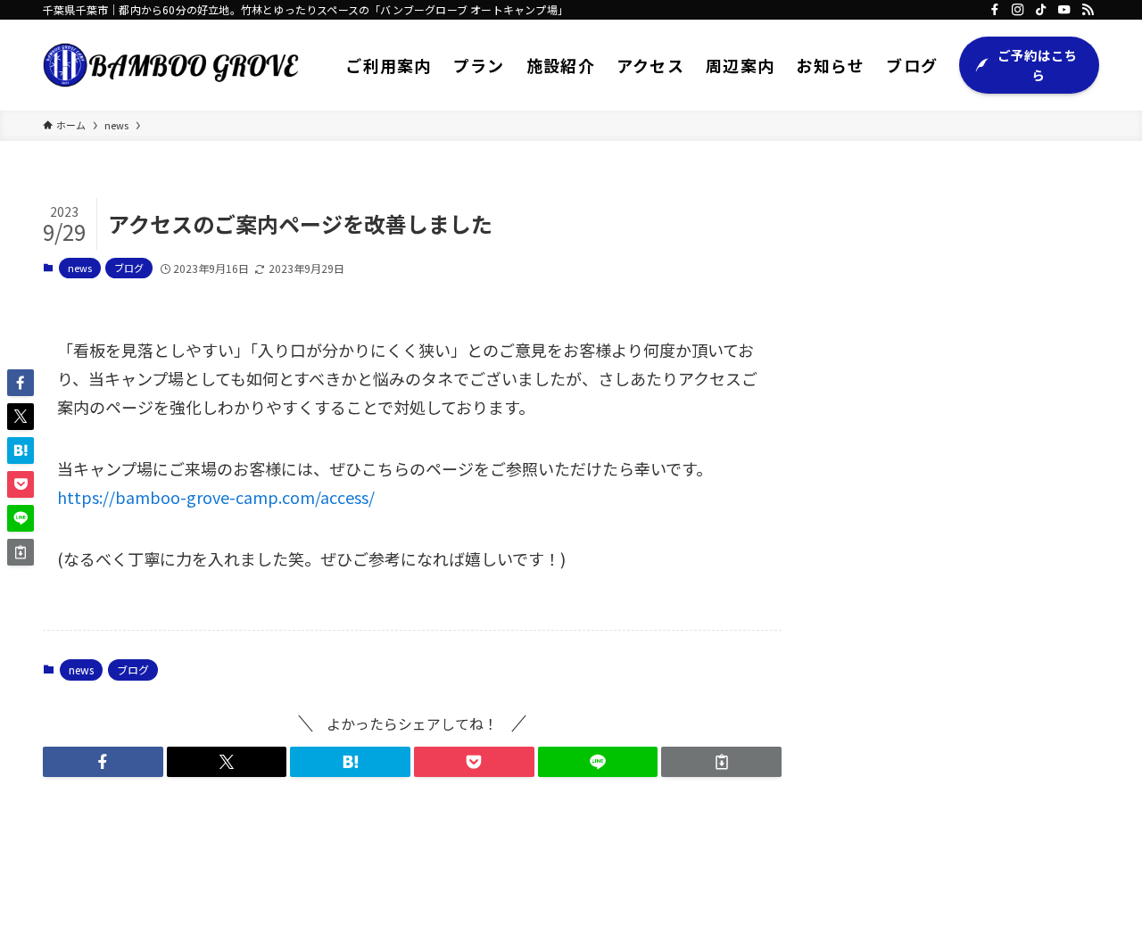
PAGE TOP (1100, 889)
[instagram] (1018, 10)
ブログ (129, 267)
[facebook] (994, 10)
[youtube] (1064, 10)
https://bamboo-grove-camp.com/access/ (216, 496)
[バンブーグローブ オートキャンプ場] (171, 65)
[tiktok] (1041, 10)
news (80, 267)
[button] (103, 762)
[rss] (1087, 10)
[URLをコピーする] (721, 762)
